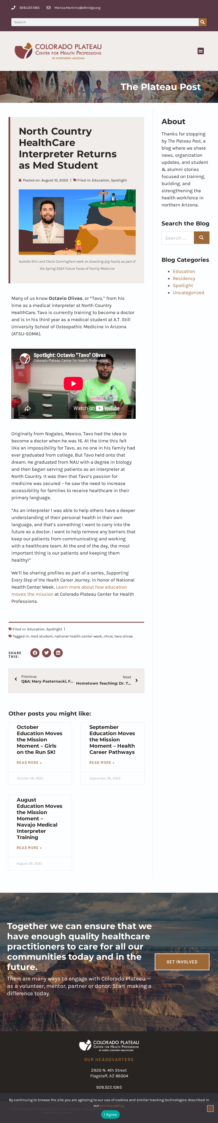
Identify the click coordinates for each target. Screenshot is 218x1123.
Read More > (29, 762)
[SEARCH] (201, 237)
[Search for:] (185, 238)
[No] (210, 1108)
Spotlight (119, 180)
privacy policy (112, 1105)
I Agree (110, 1114)
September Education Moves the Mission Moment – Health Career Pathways (112, 739)
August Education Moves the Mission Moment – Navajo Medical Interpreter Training (39, 818)
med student (42, 636)
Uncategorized (188, 292)
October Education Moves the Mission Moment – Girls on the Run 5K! (39, 739)
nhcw (108, 636)
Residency (184, 278)
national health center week (78, 636)
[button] (201, 51)
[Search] (203, 22)
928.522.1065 (109, 1087)
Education (100, 180)
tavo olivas (123, 636)
